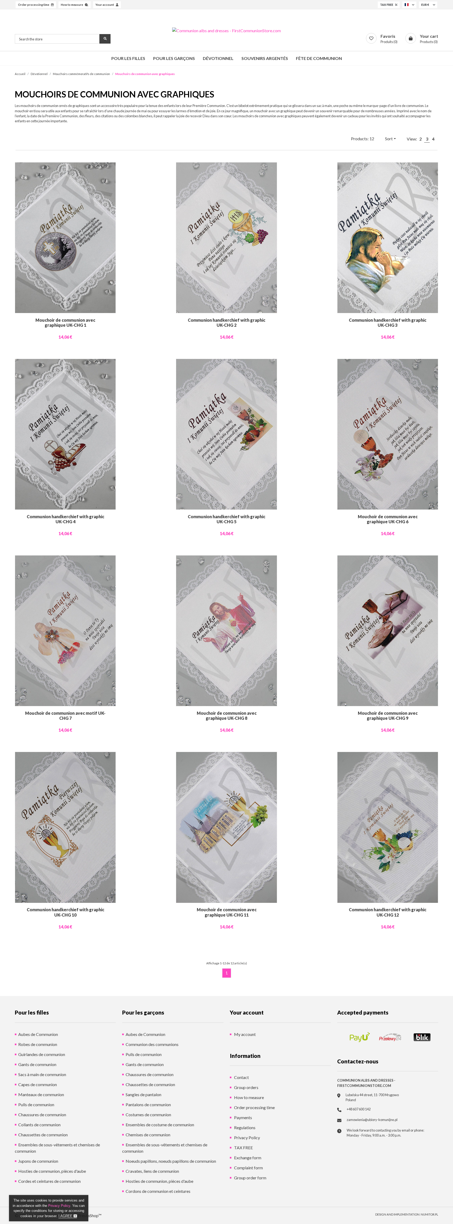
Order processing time (254, 1107)
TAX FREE (243, 1147)
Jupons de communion (38, 1161)
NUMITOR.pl (429, 1214)
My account (244, 1034)
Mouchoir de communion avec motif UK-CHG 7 (65, 716)
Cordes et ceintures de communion (49, 1181)
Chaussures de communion (42, 1114)
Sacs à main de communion (42, 1074)
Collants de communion (39, 1124)
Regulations (244, 1127)
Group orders (245, 1087)
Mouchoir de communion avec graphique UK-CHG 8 (227, 716)
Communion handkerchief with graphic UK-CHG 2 (226, 322)
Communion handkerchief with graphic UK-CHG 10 (65, 912)
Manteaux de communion (41, 1094)
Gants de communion (37, 1064)
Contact (241, 1077)
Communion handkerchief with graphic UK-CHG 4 (65, 519)
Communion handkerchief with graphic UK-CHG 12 (387, 912)
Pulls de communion (36, 1104)
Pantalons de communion (148, 1104)
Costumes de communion (148, 1114)
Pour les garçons (174, 58)
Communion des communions (152, 1044)
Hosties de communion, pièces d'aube (52, 1171)
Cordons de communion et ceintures (158, 1191)
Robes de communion (37, 1044)
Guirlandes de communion (41, 1054)
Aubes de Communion (38, 1034)
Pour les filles (128, 58)
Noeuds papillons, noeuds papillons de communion (171, 1161)
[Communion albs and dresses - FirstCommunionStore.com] (226, 30)
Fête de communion (319, 58)
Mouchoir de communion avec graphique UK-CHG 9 (388, 716)
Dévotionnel (218, 58)
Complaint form (248, 1167)
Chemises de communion (148, 1134)
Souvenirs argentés (264, 58)
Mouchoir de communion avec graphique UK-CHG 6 (388, 519)
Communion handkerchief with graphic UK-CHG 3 (387, 322)
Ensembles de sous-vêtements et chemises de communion (57, 1147)
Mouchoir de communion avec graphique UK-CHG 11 (227, 912)
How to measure (248, 1097)
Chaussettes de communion (43, 1134)
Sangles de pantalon (143, 1094)
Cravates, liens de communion (152, 1171)
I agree (66, 1216)
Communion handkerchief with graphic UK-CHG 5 (226, 519)
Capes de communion (37, 1084)
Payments (242, 1117)
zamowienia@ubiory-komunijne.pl (372, 1120)
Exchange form (247, 1157)
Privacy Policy (246, 1137)
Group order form (249, 1177)
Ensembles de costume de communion (160, 1124)
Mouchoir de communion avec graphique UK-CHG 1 (65, 322)
